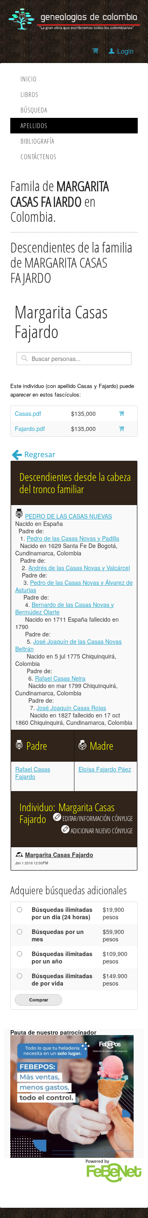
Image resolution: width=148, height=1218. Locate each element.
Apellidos (34, 125)
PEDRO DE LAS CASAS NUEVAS (68, 516)
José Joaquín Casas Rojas (71, 708)
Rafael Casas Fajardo (32, 772)
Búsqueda (34, 110)
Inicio (29, 78)
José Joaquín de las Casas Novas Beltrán (68, 645)
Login (125, 51)
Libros (29, 94)
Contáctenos (38, 156)
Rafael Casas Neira (60, 678)
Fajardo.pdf (30, 428)
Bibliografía (37, 141)
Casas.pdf (28, 413)
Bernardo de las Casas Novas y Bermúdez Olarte (64, 608)
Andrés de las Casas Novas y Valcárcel (79, 568)
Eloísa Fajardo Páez (105, 769)
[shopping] (96, 51)
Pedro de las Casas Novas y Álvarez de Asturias (74, 586)
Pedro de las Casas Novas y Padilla (73, 538)
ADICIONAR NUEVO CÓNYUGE (101, 830)
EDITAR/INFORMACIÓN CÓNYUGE (97, 818)
